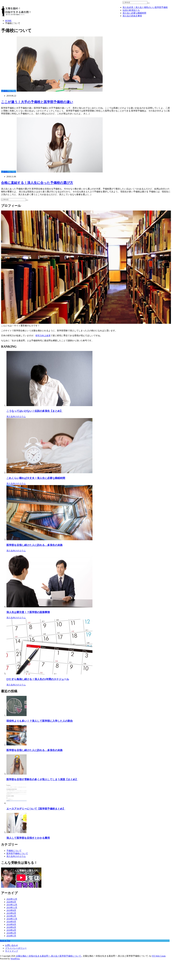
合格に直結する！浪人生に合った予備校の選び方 (37, 182)
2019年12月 (11, 905)
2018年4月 (11, 930)
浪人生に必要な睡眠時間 (134, 13)
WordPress (15, 959)
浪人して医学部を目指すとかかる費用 (28, 837)
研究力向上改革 (43, 335)
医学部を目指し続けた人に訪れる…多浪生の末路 (34, 545)
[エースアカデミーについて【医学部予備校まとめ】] (16, 803)
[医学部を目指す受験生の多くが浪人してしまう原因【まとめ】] (16, 774)
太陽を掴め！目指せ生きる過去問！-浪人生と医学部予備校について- (49, 956)
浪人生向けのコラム (16, 416)
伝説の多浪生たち (131, 10)
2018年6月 (11, 927)
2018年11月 (11, 919)
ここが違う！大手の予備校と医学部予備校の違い (37, 102)
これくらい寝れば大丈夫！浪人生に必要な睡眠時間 (35, 478)
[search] (27, 200)
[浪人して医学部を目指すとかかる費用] (16, 832)
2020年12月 (11, 899)
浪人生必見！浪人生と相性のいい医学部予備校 (145, 7)
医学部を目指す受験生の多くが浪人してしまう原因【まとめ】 (42, 779)
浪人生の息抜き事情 (132, 16)
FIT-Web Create (159, 956)
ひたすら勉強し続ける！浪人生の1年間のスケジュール (37, 679)
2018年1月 (11, 936)
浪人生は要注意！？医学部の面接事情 (28, 612)
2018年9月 (11, 922)
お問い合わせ (11, 945)
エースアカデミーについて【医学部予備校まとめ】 (35, 808)
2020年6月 (11, 902)
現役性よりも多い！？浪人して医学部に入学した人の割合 (39, 720)
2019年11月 (11, 907)
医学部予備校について (17, 853)
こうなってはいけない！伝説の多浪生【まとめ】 (34, 410)
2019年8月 (11, 910)
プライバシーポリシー (16, 948)
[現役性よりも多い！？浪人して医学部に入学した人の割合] (16, 715)
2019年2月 (11, 916)
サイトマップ (11, 951)
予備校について (8, 91)
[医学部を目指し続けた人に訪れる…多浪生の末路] (16, 744)
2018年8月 (11, 924)
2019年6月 (11, 913)
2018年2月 (11, 933)
